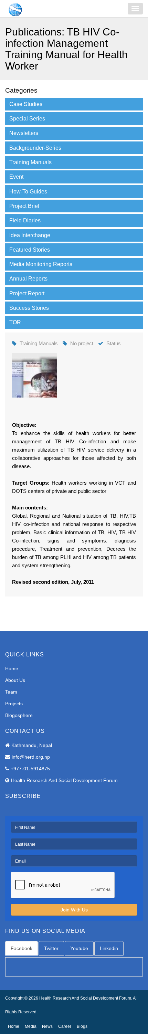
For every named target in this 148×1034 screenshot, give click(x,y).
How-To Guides (28, 191)
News (47, 1026)
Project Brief (24, 206)
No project (81, 343)
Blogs (82, 1026)
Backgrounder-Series (35, 148)
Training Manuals (30, 162)
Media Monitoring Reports (40, 264)
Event (16, 177)
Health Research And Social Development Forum (64, 780)
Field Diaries (25, 220)
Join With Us (74, 909)
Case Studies (25, 104)
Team (11, 692)
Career (64, 1026)
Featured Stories (29, 250)
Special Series (27, 119)
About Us (15, 680)
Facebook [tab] (21, 948)
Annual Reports (28, 279)
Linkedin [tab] (109, 948)
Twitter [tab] (51, 948)
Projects (14, 703)
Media (30, 1026)
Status (113, 343)
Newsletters (23, 133)
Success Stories (29, 308)
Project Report (26, 293)
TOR (15, 322)
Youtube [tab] (79, 948)
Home (11, 668)
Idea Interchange (29, 235)
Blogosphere (19, 715)
